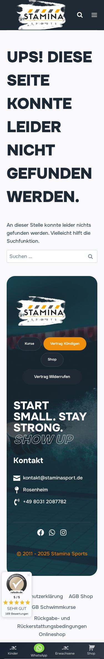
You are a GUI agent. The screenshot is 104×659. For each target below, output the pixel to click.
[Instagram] (63, 532)
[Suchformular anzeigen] (80, 15)
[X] (52, 532)
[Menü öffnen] (94, 15)
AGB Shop (81, 596)
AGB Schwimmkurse (52, 607)
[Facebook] (40, 532)
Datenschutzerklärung (37, 596)
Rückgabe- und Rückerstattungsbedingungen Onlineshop (52, 626)
